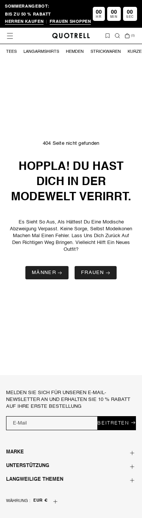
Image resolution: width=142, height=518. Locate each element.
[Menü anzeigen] (10, 36)
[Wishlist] (108, 36)
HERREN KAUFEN (24, 21)
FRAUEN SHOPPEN (70, 21)
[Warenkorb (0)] (127, 36)
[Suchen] (117, 36)
